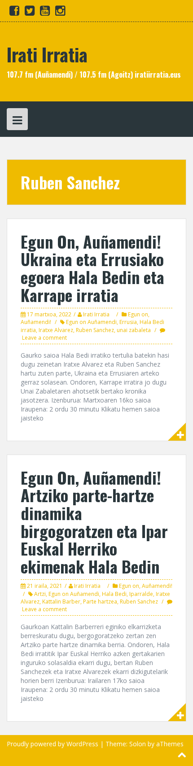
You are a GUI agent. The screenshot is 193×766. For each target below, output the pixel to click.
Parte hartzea (100, 601)
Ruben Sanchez (95, 330)
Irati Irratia (47, 54)
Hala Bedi (114, 594)
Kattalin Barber (61, 601)
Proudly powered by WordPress (52, 744)
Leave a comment (44, 337)
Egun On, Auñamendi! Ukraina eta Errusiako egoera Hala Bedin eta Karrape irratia (92, 267)
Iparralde (141, 594)
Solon (137, 744)
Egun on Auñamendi (91, 322)
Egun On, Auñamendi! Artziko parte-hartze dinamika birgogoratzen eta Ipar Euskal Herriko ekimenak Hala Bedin (94, 521)
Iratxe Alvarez (56, 330)
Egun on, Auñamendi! (145, 586)
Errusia (128, 322)
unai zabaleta (134, 330)
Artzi (40, 594)
